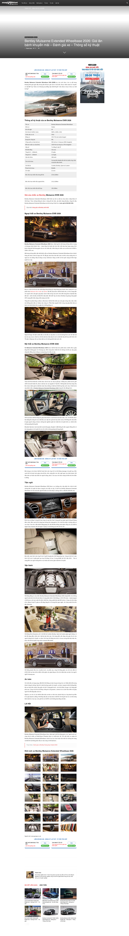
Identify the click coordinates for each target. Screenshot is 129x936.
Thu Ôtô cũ (24, 3)
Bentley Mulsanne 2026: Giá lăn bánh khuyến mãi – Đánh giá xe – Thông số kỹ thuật (68, 920)
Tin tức (46, 3)
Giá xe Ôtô (31, 3)
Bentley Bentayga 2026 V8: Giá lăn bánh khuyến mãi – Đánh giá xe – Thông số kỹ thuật (67, 902)
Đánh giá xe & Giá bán (29, 37)
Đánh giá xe (39, 3)
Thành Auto (29, 48)
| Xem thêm (43, 885)
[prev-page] (26, 924)
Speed (45, 291)
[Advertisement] (50, 64)
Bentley (35, 37)
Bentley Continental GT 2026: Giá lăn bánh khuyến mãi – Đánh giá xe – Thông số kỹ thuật (50, 920)
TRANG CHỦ (28, 8)
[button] (127, 3)
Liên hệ (57, 3)
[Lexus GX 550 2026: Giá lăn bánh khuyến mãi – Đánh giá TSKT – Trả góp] (33, 893)
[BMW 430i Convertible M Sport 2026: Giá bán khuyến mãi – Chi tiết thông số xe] (50, 893)
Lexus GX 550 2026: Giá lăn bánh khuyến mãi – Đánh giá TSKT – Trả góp (32, 902)
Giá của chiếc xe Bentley (35, 195)
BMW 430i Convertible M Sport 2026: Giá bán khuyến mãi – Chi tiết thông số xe (50, 902)
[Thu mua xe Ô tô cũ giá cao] (92, 82)
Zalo (45, 74)
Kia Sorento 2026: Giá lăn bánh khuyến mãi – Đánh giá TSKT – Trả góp (32, 920)
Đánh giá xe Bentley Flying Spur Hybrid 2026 (45, 745)
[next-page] (28, 924)
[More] (90, 863)
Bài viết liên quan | (31, 885)
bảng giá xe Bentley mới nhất (40, 207)
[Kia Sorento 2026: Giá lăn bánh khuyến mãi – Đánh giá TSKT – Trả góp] (33, 911)
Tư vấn (51, 3)
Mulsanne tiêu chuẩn (36, 291)
